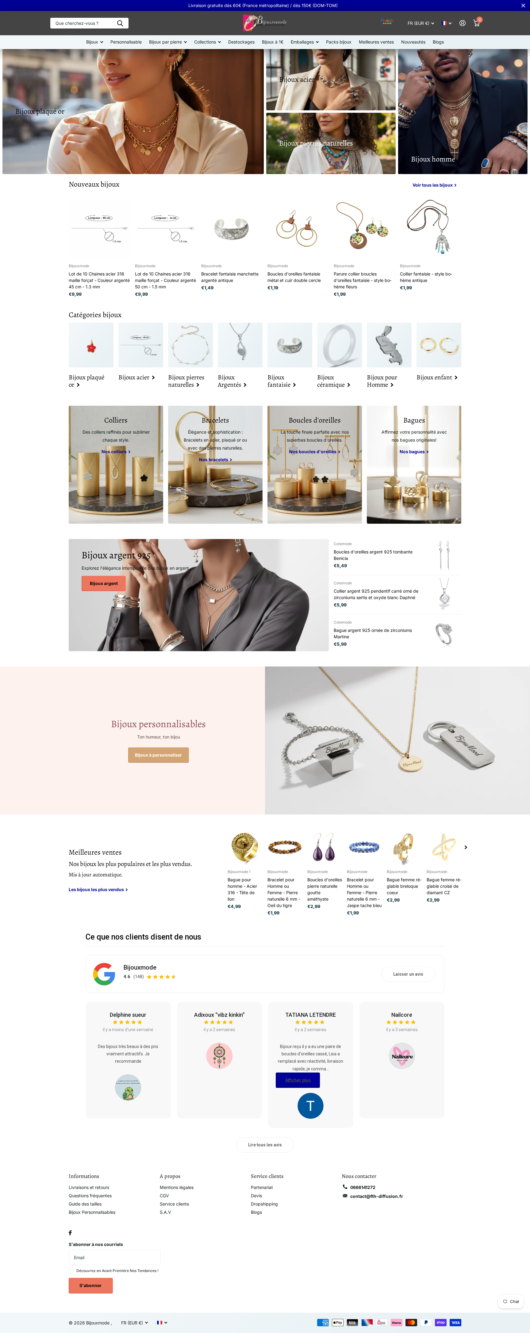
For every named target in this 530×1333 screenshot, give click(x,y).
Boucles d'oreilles (315, 420)
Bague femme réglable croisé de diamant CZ (444, 886)
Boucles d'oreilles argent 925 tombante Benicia (373, 555)
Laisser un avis (408, 974)
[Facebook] (70, 1232)
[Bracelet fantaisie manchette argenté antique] (232, 228)
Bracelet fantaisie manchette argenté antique (230, 277)
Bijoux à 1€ (272, 41)
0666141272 (362, 1187)
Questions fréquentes (90, 1195)
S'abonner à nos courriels (96, 1244)
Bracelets (215, 420)
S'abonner (90, 1285)
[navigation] (465, 847)
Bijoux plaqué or (39, 111)
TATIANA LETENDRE (310, 1015)
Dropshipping (264, 1203)
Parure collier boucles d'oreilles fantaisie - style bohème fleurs (362, 280)
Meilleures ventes (376, 41)
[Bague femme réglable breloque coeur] (404, 847)
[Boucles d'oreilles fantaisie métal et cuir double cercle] (298, 228)
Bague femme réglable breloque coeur (404, 886)
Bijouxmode (140, 967)
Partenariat (262, 1187)
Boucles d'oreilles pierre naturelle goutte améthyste (324, 889)
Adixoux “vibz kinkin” (219, 1015)
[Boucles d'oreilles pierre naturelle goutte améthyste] (324, 847)
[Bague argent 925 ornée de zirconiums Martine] (444, 633)
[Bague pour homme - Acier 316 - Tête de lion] (245, 847)
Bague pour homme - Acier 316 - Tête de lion (242, 889)
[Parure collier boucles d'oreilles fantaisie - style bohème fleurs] (364, 228)
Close (523, 5)
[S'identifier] (462, 23)
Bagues (414, 420)
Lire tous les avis (265, 1144)
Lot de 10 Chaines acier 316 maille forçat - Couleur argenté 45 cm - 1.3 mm (99, 280)
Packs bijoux (338, 41)
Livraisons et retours (89, 1187)
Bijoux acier (297, 79)
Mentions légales (177, 1187)
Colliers (116, 420)
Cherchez (120, 23)
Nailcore (401, 1015)
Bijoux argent (104, 583)
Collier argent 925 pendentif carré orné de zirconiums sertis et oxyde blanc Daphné (376, 594)
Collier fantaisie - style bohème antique (426, 277)
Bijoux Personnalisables (92, 1212)
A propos (170, 1176)
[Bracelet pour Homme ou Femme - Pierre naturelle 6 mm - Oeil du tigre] (284, 847)
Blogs (438, 41)
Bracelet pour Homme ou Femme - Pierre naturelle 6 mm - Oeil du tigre (283, 892)
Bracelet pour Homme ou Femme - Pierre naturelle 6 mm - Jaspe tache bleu (364, 892)
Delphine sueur (128, 1015)
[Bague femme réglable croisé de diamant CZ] (444, 847)
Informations (84, 1176)
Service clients (174, 1203)
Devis (256, 1195)
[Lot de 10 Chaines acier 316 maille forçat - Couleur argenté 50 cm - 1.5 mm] (165, 228)
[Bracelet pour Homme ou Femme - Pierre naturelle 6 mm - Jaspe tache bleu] (364, 847)
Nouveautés (413, 41)
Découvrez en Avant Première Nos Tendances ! (117, 1270)
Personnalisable (126, 41)
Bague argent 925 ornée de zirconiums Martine (373, 633)
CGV (164, 1195)
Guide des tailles (85, 1203)
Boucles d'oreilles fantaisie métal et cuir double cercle (294, 277)
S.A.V (165, 1212)
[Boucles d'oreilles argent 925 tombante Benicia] (444, 555)
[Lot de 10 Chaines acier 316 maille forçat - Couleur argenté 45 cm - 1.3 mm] (99, 228)
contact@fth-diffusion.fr (376, 1196)
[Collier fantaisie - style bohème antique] (430, 228)
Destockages (241, 41)
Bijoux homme (433, 159)
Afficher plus (298, 1080)
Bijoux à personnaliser (158, 755)
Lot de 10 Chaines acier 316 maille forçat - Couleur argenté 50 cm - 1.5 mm (165, 280)
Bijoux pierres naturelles (316, 143)
